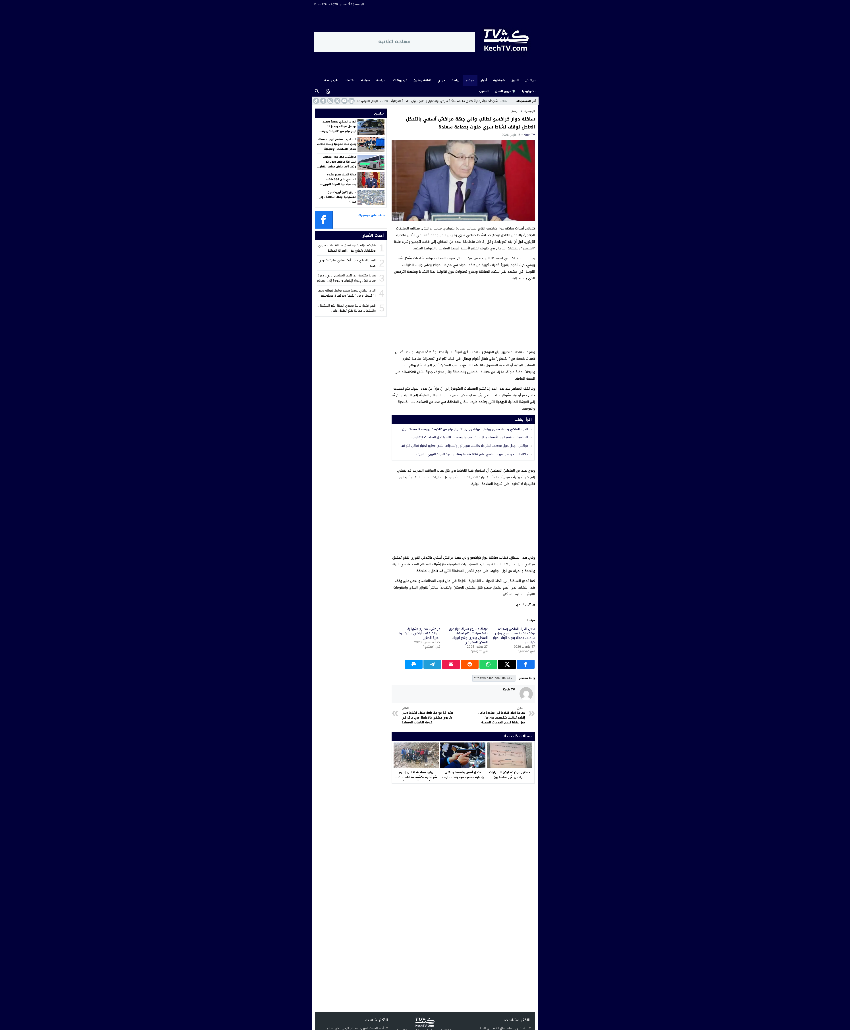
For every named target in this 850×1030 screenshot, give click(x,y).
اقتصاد (350, 80)
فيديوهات (400, 80)
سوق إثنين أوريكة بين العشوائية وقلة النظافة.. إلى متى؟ (337, 197)
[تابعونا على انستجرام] (329, 101)
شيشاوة (499, 80)
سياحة (365, 80)
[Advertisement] (463, 316)
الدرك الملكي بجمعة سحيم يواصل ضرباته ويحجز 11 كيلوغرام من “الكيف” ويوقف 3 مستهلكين (465, 429)
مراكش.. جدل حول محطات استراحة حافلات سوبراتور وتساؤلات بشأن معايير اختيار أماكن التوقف (464, 446)
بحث (317, 91)
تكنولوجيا (528, 91)
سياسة (381, 80)
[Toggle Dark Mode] (328, 91)
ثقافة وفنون (422, 80)
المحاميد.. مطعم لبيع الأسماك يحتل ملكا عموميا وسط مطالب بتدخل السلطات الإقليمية (469, 437)
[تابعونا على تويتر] (336, 101)
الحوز (515, 80)
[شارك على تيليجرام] (432, 664)
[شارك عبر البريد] (451, 664)
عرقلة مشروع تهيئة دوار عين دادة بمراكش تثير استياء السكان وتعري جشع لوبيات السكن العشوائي (468, 635)
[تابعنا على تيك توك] (315, 101)
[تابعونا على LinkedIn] (351, 101)
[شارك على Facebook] (525, 664)
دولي (441, 80)
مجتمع (470, 80)
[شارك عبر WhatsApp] (488, 664)
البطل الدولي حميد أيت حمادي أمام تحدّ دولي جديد (419, 101)
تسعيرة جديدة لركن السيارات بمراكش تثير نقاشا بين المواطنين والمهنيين (509, 777)
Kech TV (529, 135)
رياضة (456, 80)
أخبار (484, 80)
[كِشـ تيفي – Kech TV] (505, 42)
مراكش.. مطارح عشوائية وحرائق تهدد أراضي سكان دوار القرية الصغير (419, 633)
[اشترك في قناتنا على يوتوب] (344, 101)
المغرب (484, 91)
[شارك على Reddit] (469, 664)
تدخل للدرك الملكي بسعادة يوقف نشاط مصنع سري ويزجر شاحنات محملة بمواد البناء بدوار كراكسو (514, 635)
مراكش (530, 80)
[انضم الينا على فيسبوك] (322, 101)
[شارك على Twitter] (507, 664)
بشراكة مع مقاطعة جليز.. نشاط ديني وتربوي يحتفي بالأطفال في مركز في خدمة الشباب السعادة (427, 715)
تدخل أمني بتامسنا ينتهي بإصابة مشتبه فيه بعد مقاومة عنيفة (463, 777)
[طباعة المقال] (413, 664)
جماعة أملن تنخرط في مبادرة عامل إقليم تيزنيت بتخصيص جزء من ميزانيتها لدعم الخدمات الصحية (501, 715)
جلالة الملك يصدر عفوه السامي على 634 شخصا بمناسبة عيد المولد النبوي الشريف (472, 454)
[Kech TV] (526, 693)
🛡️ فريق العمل (505, 91)
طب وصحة (331, 80)
